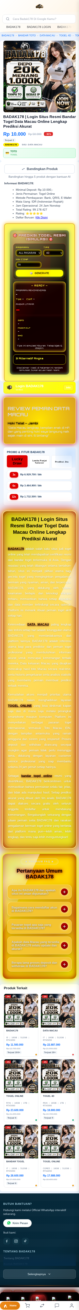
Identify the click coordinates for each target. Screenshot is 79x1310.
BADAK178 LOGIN (39, 27)
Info (68, 388)
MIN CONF (22, 260)
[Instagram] (16, 1241)
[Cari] (7, 18)
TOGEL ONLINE (20, 706)
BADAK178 (13, 27)
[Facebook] (6, 1241)
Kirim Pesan (20, 1223)
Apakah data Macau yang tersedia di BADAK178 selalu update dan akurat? (35, 946)
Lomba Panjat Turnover (39, 462)
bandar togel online (36, 776)
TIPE (46, 248)
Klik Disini (41, 217)
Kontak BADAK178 (16, 1264)
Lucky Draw (17, 461)
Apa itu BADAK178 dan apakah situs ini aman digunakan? (34, 892)
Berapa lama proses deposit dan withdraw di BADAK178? (34, 964)
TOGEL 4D (65, 35)
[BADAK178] (39, 7)
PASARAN (22, 248)
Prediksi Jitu (61, 462)
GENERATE (39, 273)
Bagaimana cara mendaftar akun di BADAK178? (34, 909)
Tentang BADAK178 (16, 1258)
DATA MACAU (47, 35)
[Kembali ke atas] (71, 1283)
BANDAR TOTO (27, 35)
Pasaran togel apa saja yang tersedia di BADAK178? (31, 926)
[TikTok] (25, 1241)
